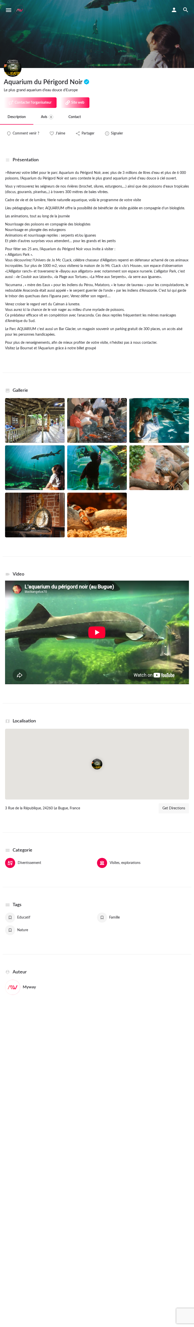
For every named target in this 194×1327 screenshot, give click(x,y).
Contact (74, 117)
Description (17, 117)
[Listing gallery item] (35, 420)
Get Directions (173, 808)
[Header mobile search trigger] (185, 10)
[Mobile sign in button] (174, 10)
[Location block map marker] (97, 764)
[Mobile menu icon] (8, 10)
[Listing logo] (12, 68)
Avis (46, 117)
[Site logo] (20, 10)
